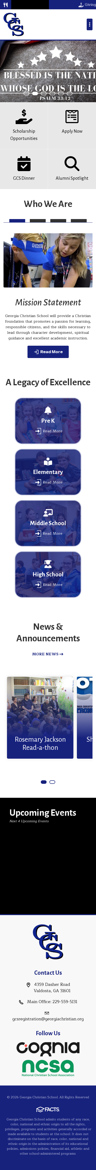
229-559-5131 (64, 1001)
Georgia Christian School (13, 24)
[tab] (17, 221)
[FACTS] (18, 4)
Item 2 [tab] (46, 93)
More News (45, 654)
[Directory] (43, 4)
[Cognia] (48, 1048)
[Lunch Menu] (5, 4)
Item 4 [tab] (63, 93)
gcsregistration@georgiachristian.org (48, 1018)
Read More (51, 351)
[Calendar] (31, 4)
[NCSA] (48, 1067)
